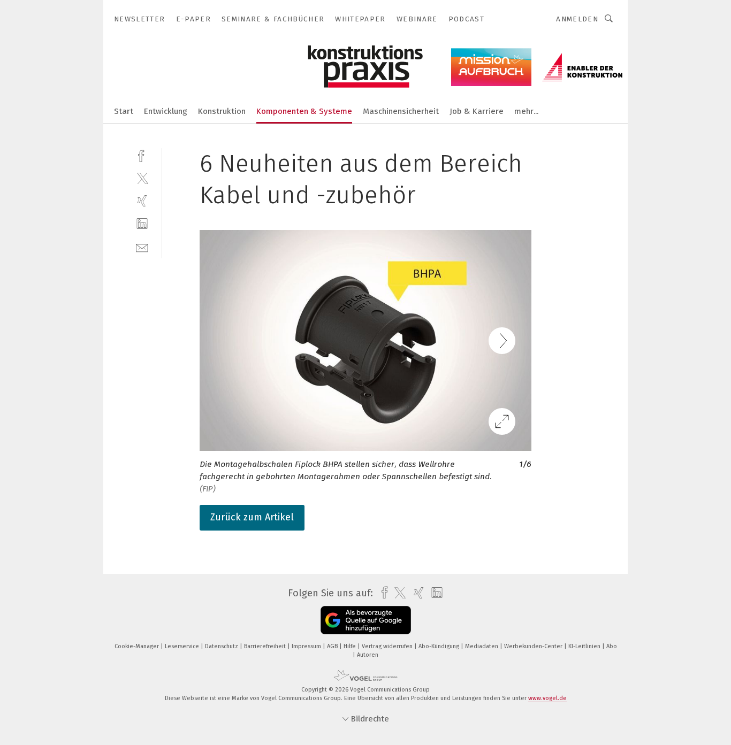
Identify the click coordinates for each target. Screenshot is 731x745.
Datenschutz (222, 646)
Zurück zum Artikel (252, 517)
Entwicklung (165, 111)
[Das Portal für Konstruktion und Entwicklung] (123, 110)
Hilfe (350, 646)
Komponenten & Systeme (304, 111)
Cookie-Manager (138, 646)
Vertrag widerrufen (388, 646)
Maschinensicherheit (401, 111)
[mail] (142, 247)
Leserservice (183, 646)
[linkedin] (142, 224)
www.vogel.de (547, 698)
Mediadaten (482, 646)
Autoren (367, 654)
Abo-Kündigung (439, 646)
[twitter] (142, 178)
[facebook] (142, 155)
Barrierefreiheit (265, 646)
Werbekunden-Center (534, 646)
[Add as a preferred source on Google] (366, 620)
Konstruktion (222, 111)
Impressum (307, 646)
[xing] (142, 201)
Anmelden (577, 19)
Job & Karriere (477, 111)
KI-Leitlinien (585, 646)
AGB (333, 646)
